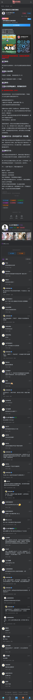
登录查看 (17, 25)
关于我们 (26, 692)
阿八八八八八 (9, 519)
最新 (3, 259)
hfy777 (7, 426)
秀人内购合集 (8, 692)
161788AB (8, 409)
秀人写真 (6, 205)
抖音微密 (6, 202)
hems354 (7, 664)
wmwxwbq (8, 326)
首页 (3, 6)
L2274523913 (8, 299)
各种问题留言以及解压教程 (10, 10)
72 (15, 227)
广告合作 (20, 692)
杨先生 (7, 628)
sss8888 (7, 537)
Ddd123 (7, 362)
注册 (22, 253)
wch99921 (8, 370)
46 (22, 16)
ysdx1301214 (8, 673)
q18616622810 (9, 502)
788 (12, 227)
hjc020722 (8, 400)
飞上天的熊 (8, 560)
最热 (7, 259)
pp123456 (8, 645)
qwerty (7, 435)
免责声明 (15, 692)
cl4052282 (8, 288)
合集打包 (21, 200)
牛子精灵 (8, 636)
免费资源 (14, 200)
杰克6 (6, 681)
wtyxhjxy (7, 271)
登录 (13, 253)
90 (18, 227)
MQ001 (7, 279)
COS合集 (7, 6)
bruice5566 (8, 307)
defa (6, 380)
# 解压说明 (5, 207)
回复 (10, 267)
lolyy (6, 263)
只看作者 (28, 259)
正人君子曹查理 (9, 12)
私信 (29, 13)
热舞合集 (21, 202)
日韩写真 (13, 202)
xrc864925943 (9, 569)
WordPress (21, 694)
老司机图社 (15, 694)
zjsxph (7, 549)
